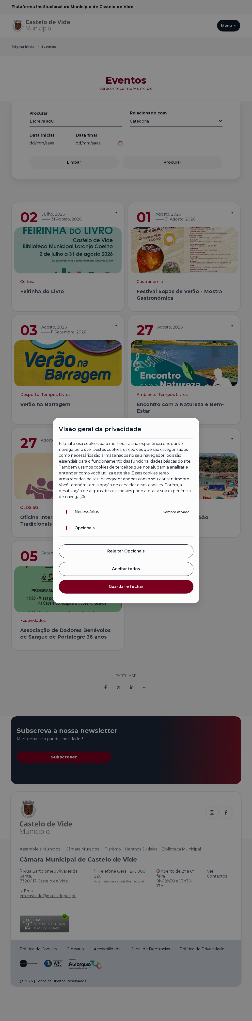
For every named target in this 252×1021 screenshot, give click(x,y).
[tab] (126, 512)
